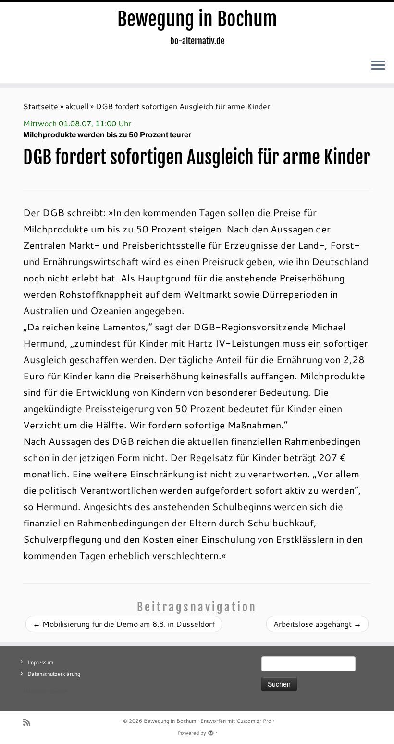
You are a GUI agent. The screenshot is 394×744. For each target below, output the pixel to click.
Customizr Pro (253, 721)
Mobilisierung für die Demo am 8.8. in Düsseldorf (124, 623)
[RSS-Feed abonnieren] (30, 722)
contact (58, 691)
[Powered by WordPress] (211, 731)
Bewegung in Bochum (197, 19)
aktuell (76, 105)
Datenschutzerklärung (53, 674)
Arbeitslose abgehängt (317, 623)
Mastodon (35, 691)
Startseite (40, 105)
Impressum (40, 662)
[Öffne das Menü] (378, 66)
